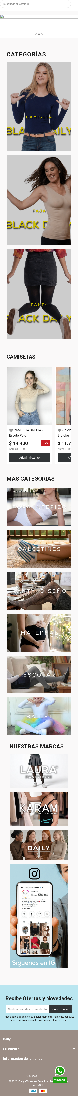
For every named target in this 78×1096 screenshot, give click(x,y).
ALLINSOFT (39, 1085)
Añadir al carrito (29, 457)
